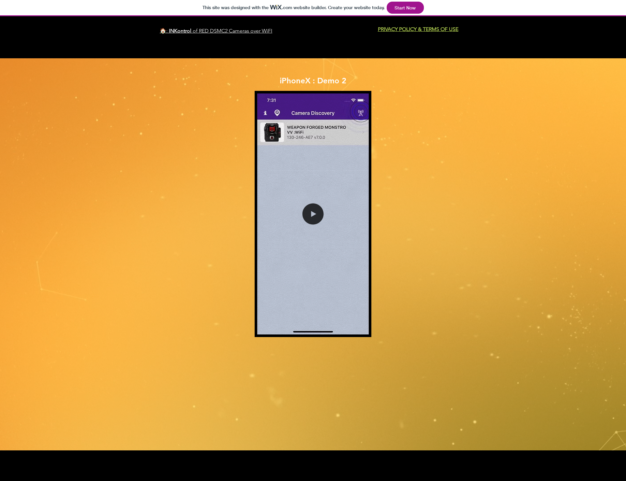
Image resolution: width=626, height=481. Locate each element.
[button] (313, 326)
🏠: (164, 31)
